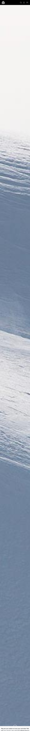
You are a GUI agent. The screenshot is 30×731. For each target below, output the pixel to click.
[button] (21, 2)
